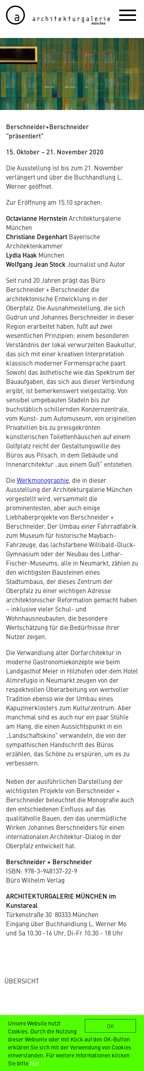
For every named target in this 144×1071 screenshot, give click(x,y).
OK (110, 1026)
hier (35, 1063)
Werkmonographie (43, 480)
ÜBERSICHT (21, 980)
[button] (127, 14)
